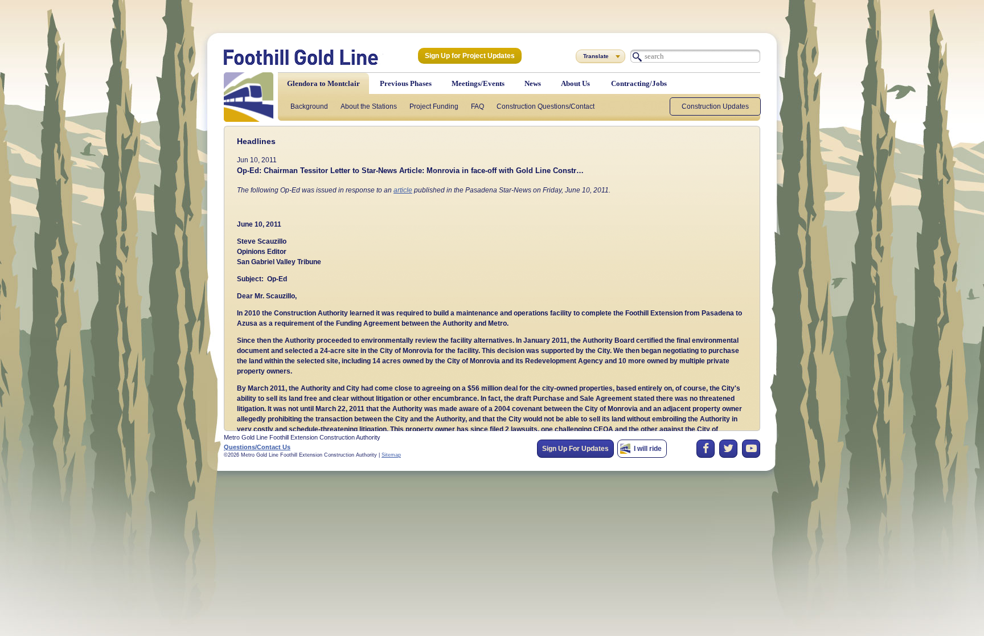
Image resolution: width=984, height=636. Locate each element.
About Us (575, 83)
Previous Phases (406, 83)
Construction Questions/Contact (545, 106)
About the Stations (369, 106)
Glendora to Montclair (323, 83)
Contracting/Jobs (639, 83)
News (532, 83)
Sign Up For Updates (575, 449)
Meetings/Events (478, 83)
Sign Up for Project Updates (470, 56)
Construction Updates (715, 106)
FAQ (477, 106)
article (402, 190)
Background (309, 106)
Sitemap (391, 455)
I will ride (648, 449)
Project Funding (433, 106)
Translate (596, 56)
